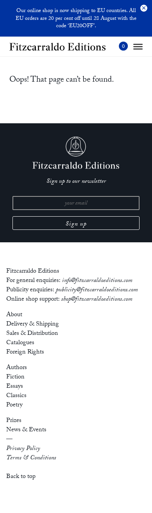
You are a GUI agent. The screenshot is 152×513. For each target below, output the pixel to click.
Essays (14, 387)
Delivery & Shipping (32, 324)
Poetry (14, 405)
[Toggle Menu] (138, 46)
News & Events (26, 430)
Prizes (13, 421)
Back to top (20, 477)
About (14, 315)
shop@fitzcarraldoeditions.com (97, 299)
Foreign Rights (25, 352)
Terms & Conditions (31, 458)
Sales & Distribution (32, 334)
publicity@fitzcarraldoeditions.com (97, 290)
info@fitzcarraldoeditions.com (97, 281)
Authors (16, 368)
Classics (16, 396)
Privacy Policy (23, 449)
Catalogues (20, 343)
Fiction (15, 377)
